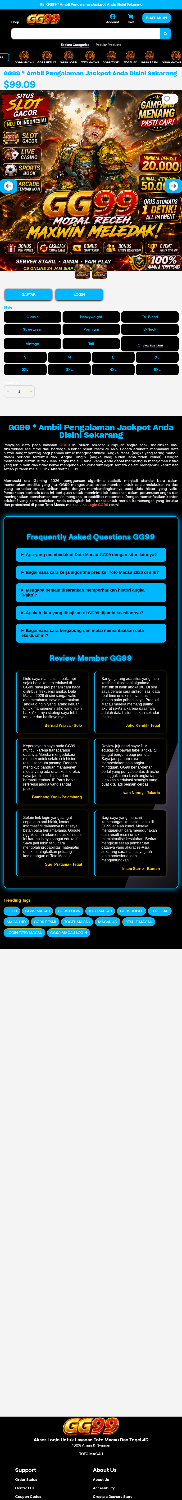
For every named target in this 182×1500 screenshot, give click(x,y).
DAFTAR (29, 295)
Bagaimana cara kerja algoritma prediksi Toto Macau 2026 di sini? (92, 572)
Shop (15, 22)
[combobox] (85, 33)
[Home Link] (43, 19)
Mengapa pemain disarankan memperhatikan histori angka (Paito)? (83, 592)
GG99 (64, 445)
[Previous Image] (8, 186)
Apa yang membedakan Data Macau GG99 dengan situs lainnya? (91, 554)
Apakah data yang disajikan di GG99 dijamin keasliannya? (84, 612)
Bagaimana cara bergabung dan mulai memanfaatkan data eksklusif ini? (82, 633)
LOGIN (79, 295)
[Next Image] (173, 186)
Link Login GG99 (93, 505)
